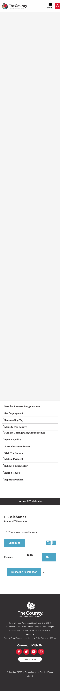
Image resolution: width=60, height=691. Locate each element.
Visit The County (13, 453)
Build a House (12, 472)
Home (21, 501)
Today (30, 555)
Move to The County (15, 426)
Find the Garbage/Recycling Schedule (24, 432)
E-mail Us (30, 634)
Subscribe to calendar (24, 571)
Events (7, 521)
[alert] (30, 532)
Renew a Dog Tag (13, 420)
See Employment (13, 413)
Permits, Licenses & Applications (22, 406)
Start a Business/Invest (17, 446)
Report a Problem (13, 479)
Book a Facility (12, 439)
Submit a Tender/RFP (16, 465)
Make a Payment (13, 458)
